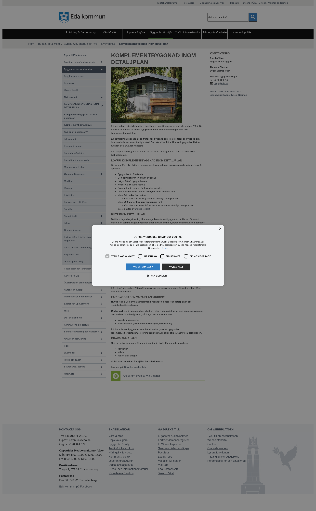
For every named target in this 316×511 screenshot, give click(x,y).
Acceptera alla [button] (143, 267)
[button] (158, 276)
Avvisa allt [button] (176, 267)
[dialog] (158, 255)
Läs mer (164, 248)
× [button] (220, 229)
